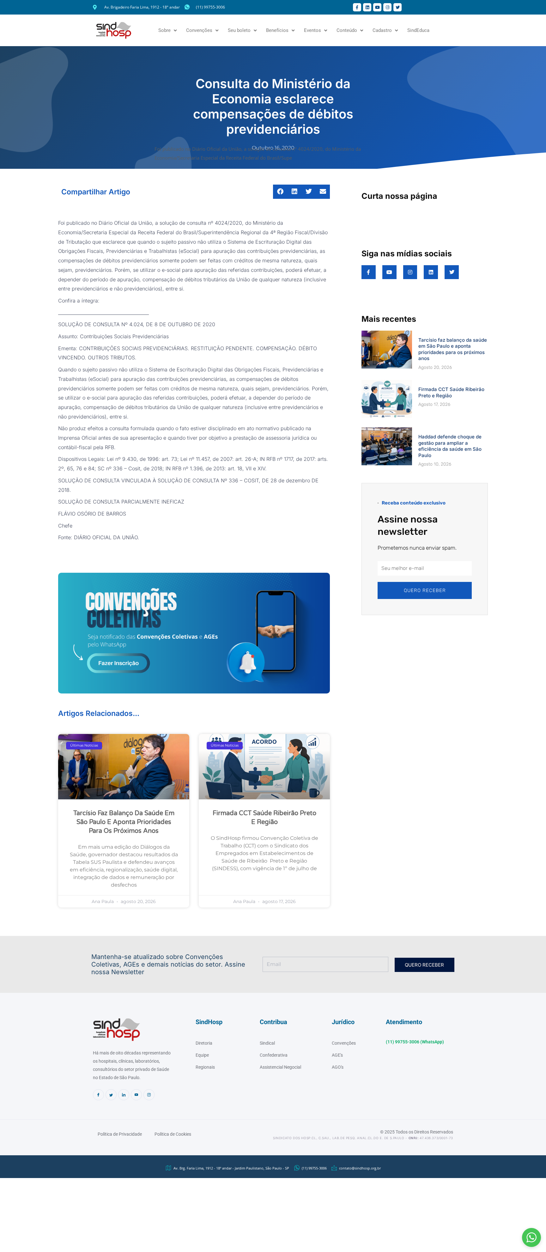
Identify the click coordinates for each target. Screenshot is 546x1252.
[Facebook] (98, 1094)
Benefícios (277, 30)
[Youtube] (136, 1094)
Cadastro (382, 30)
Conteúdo (347, 30)
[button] (531, 1237)
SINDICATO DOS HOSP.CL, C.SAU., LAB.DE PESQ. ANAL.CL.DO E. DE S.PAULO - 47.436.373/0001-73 (363, 1138)
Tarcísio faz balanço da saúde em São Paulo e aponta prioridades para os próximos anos (123, 822)
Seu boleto (239, 30)
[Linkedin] (123, 1094)
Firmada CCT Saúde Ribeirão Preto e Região (451, 392)
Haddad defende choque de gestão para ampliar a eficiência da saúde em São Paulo (450, 446)
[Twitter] (111, 1094)
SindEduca (418, 30)
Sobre (164, 30)
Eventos (312, 30)
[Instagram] (149, 1094)
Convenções (199, 30)
